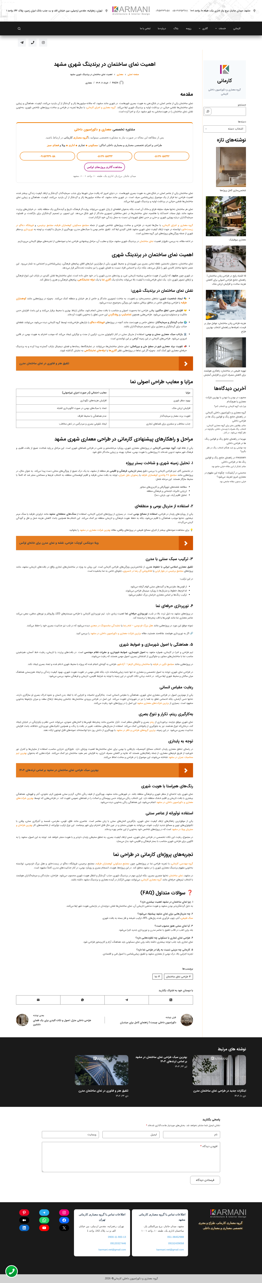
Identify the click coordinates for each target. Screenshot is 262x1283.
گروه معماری (80, 137)
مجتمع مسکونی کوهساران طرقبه (72, 225)
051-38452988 (175, 1236)
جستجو (242, 105)
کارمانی (236, 28)
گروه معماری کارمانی (151, 880)
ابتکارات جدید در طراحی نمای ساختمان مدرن (219, 1091)
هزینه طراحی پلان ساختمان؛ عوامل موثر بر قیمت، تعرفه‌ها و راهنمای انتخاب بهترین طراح (225, 327)
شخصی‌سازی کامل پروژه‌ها (233, 190)
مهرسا (243, 439)
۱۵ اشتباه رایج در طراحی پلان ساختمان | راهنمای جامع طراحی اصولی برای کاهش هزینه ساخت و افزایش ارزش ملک (226, 280)
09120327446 (118, 1243)
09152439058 (176, 1243)
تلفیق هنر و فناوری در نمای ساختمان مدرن (103, 1091)
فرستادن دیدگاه (205, 1180)
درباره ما (162, 28)
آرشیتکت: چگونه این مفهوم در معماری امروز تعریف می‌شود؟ (225, 475)
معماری (88, 83)
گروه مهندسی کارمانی (182, 864)
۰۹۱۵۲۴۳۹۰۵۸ (163, 11)
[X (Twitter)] (171, 1000)
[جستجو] (207, 111)
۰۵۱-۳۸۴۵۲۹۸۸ (180, 11)
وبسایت (92, 1134)
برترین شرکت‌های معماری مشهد (153, 703)
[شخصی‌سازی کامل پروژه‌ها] (231, 167)
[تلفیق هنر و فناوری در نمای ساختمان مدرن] (101, 1070)
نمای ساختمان (146, 241)
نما (157, 977)
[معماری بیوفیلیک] (226, 216)
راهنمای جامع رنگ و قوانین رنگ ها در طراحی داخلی (225, 460)
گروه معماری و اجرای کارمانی (101, 107)
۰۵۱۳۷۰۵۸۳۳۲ (161, 156)
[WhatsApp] (82, 1000)
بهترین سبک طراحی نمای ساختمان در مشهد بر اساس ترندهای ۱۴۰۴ (161, 1059)
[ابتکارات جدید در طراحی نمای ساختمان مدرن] (219, 1070)
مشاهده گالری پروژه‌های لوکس (104, 166)
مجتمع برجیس (45, 225)
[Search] (19, 28)
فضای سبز (53, 145)
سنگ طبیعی (187, 918)
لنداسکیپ (126, 315)
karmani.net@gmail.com (170, 1249)
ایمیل (154, 1134)
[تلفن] (33, 43)
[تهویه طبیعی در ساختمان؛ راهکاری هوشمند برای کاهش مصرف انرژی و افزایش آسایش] (226, 352)
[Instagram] (43, 43)
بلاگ (175, 28)
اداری (72, 145)
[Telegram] (22, 43)
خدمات (222, 28)
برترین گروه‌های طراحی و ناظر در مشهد (136, 730)
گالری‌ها (113, 350)
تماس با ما (145, 28)
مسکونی (93, 145)
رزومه (188, 28)
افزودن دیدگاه (208, 1146)
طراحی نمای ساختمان (178, 977)
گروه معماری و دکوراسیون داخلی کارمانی (226, 413)
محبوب (242, 397)
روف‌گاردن (113, 315)
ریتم (152, 722)
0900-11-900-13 (117, 1236)
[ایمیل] (38, 1000)
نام (215, 1134)
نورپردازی (28, 229)
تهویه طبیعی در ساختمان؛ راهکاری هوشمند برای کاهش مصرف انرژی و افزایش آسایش (225, 373)
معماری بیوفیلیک (237, 240)
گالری (205, 28)
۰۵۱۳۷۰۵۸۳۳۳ (104, 156)
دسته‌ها (242, 122)
